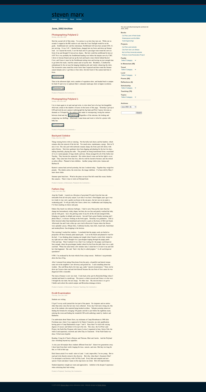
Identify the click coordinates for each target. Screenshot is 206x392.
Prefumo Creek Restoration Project (133, 55)
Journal (54, 19)
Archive (79, 19)
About (72, 19)
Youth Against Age (128, 41)
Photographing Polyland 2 (65, 35)
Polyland (61, 93)
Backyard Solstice (61, 135)
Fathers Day (58, 189)
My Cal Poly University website (132, 52)
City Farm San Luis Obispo (130, 50)
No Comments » (70, 93)
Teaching (82, 287)
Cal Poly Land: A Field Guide (131, 35)
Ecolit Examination (61, 293)
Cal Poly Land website (129, 47)
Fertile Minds (102, 385)
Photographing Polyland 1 (65, 99)
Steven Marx (65, 385)
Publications (63, 19)
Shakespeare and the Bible (131, 38)
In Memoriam (68, 183)
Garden (60, 183)
